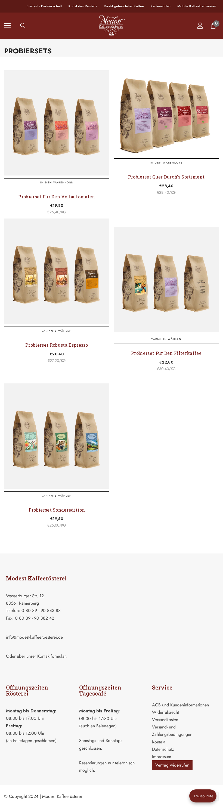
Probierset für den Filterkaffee (166, 353)
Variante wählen (57, 331)
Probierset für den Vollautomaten (56, 196)
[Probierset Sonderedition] (56, 436)
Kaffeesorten (161, 6)
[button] (202, 795)
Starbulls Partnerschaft (44, 6)
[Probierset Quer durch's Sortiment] (166, 113)
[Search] (23, 25)
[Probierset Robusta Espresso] (56, 271)
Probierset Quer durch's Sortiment (166, 177)
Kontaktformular (51, 656)
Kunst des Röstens (83, 6)
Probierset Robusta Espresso (56, 345)
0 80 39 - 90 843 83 (41, 610)
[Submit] (102, 666)
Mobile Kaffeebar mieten (196, 6)
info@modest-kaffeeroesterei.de (34, 637)
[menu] (7, 25)
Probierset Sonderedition (57, 510)
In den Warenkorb (56, 182)
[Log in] (200, 26)
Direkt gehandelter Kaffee (124, 6)
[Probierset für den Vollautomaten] (56, 123)
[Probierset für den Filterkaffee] (166, 279)
